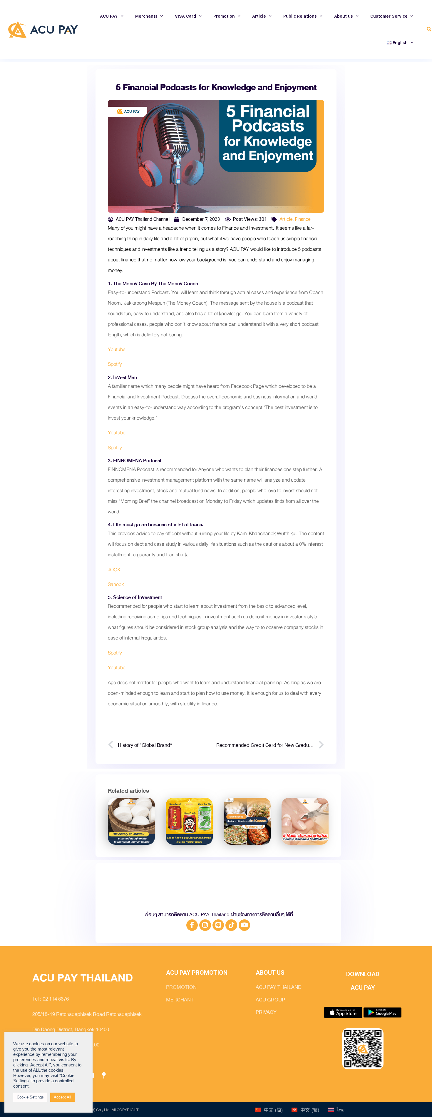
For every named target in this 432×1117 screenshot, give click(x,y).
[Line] (218, 925)
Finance (303, 219)
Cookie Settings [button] (30, 1097)
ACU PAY (109, 16)
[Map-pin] (104, 1076)
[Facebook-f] (192, 925)
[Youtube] (244, 925)
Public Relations (300, 16)
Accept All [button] (62, 1097)
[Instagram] (205, 925)
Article (259, 16)
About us (343, 16)
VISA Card (185, 16)
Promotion (224, 16)
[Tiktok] (231, 925)
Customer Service (389, 16)
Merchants (146, 16)
